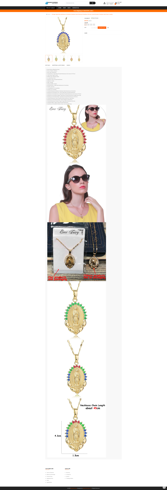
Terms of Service (50, 472)
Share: (85, 33)
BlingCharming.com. (87, 488)
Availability (87, 18)
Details (47, 65)
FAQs (48, 480)
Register (111, 3)
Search (67, 476)
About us (68, 472)
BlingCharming (74, 488)
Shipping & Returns (58, 65)
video (68, 65)
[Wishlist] (108, 28)
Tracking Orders (69, 478)
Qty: (85, 27)
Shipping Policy (50, 478)
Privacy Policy (49, 476)
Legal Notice (49, 482)
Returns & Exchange (51, 474)
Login (107, 3)
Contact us (68, 474)
